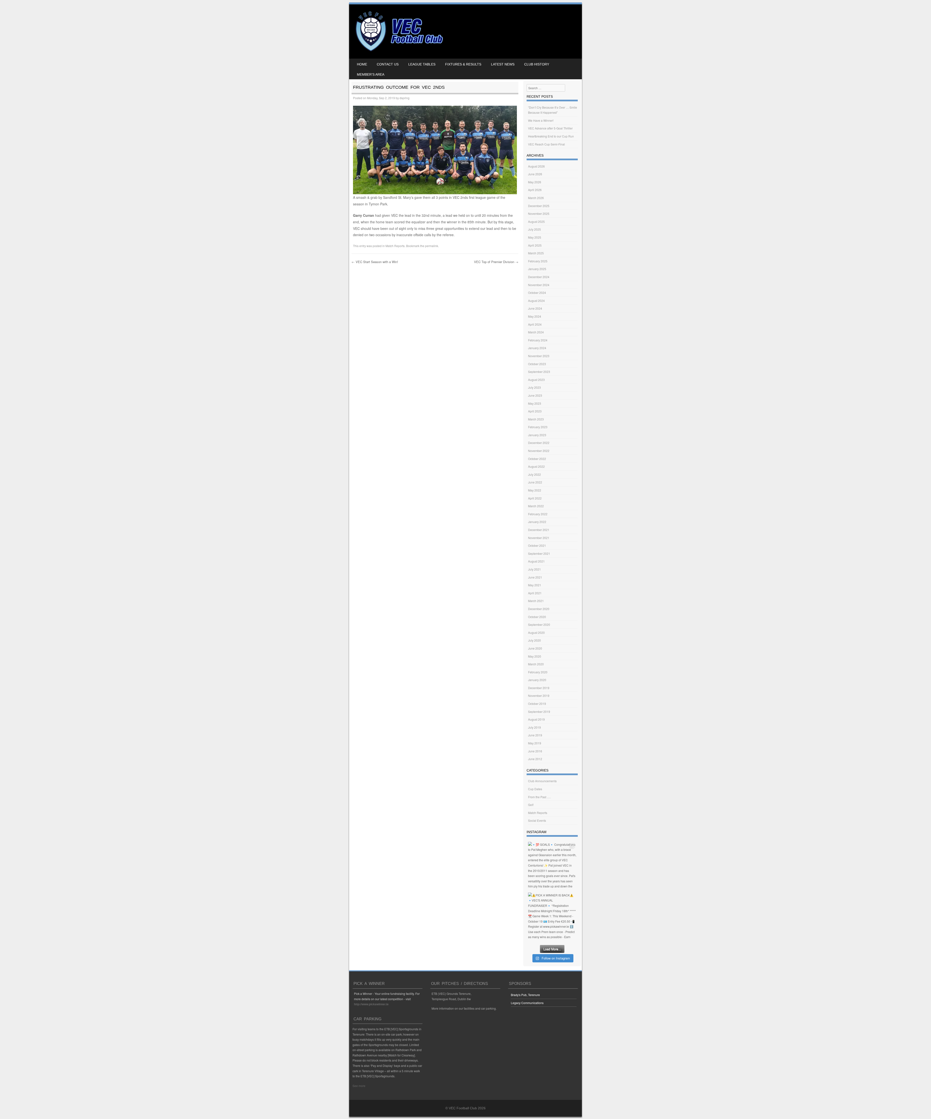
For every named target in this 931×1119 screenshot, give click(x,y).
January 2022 (537, 522)
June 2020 (535, 648)
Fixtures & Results (463, 64)
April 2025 (535, 245)
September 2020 (539, 624)
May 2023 (534, 403)
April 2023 (535, 411)
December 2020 (538, 609)
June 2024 (535, 308)
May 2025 (534, 237)
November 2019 (538, 695)
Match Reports (395, 246)
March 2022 (536, 506)
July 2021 (534, 569)
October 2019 (537, 703)
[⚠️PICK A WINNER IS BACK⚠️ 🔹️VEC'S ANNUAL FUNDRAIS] (552, 917)
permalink (431, 246)
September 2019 (539, 711)
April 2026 (535, 190)
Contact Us (388, 64)
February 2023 (537, 427)
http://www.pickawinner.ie (371, 1004)
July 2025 (534, 229)
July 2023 (534, 387)
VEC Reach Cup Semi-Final (546, 144)
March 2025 (536, 253)
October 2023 (537, 364)
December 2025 (538, 206)
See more (359, 1086)
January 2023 (537, 435)
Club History (536, 64)
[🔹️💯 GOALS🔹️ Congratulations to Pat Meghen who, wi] (552, 866)
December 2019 (538, 688)
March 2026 (536, 198)
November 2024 (538, 285)
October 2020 (537, 617)
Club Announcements (542, 781)
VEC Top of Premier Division (496, 261)
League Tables (421, 64)
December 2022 (538, 443)
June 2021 (535, 577)
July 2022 (534, 474)
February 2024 (537, 340)
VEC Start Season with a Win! (375, 261)
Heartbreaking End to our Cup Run (551, 136)
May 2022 (534, 490)
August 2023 (536, 380)
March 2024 (536, 332)
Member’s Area (370, 74)
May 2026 (534, 182)
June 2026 (535, 174)
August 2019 (536, 719)
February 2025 (537, 261)
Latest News (502, 64)
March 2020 (536, 664)
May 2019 (534, 743)
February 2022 (537, 514)
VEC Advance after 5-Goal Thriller (550, 128)
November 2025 (538, 213)
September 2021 (539, 553)
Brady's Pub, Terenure (525, 995)
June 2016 (535, 751)
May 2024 (534, 316)
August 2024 (536, 300)
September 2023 (539, 372)
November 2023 (538, 356)
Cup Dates (535, 789)
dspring (404, 98)
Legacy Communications (527, 1003)
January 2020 (537, 680)
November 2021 (538, 538)
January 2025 (537, 269)
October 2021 (537, 545)
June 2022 (535, 482)
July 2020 (534, 640)
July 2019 (534, 727)
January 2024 (537, 348)
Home (362, 64)
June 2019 (535, 735)
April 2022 (535, 498)
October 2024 (537, 292)
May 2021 (534, 585)
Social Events (537, 820)
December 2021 (538, 530)
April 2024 (535, 324)
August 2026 (536, 166)
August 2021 (536, 561)
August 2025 (536, 221)
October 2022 (537, 459)
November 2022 (538, 451)
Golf (530, 805)
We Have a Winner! (541, 120)
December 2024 (538, 277)
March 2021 (536, 601)
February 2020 (537, 672)
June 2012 (535, 759)
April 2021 (535, 593)
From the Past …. (539, 797)
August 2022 (536, 466)
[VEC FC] (399, 51)
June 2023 (535, 395)
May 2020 (534, 656)
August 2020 (536, 632)
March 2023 (536, 419)
